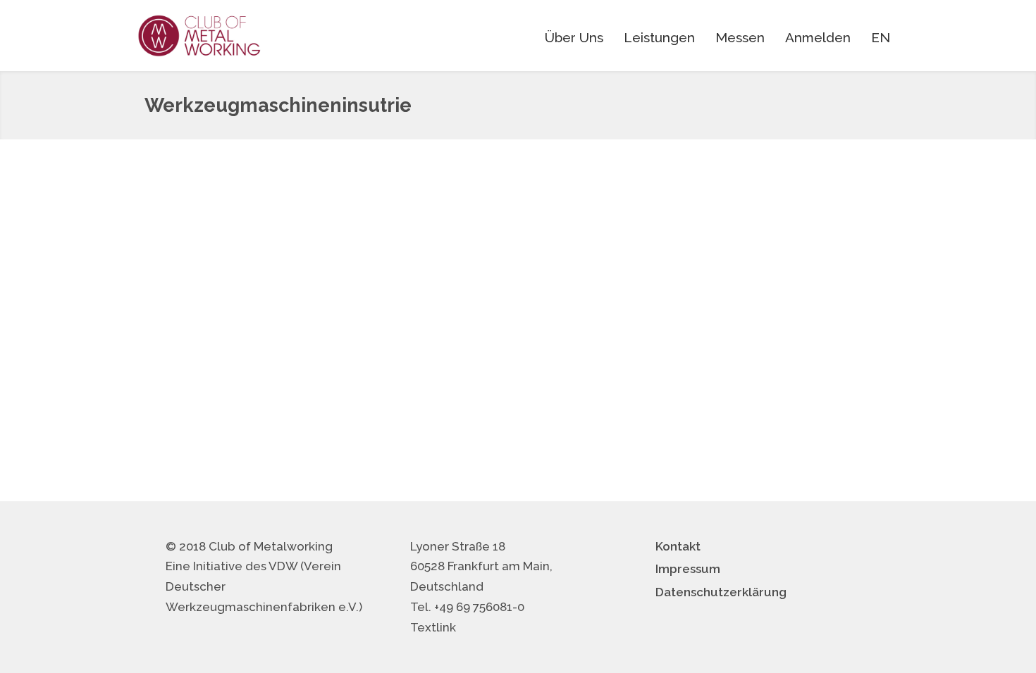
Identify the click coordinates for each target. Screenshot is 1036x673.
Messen (740, 37)
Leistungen (659, 37)
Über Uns (574, 37)
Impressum (687, 569)
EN (880, 37)
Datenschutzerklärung (721, 592)
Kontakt (678, 546)
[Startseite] (199, 35)
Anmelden (818, 37)
